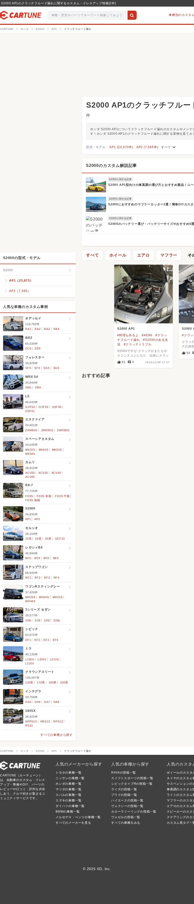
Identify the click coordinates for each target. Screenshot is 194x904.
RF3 (47, 577)
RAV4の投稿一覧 (123, 772)
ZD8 (37, 348)
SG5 (46, 367)
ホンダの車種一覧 (68, 783)
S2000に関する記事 (120, 179)
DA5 (28, 701)
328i (28, 620)
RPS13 (58, 721)
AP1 (28, 519)
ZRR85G (47, 430)
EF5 (55, 639)
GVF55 (43, 406)
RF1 (28, 577)
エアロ (143, 255)
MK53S (57, 449)
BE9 (37, 558)
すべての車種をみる (125, 822)
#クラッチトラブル (138, 344)
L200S (29, 659)
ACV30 (30, 472)
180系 (52, 682)
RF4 (56, 577)
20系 (38, 538)
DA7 (47, 701)
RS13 (29, 725)
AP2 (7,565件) (147, 147)
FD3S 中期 (62, 496)
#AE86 (147, 335)
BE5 (28, 558)
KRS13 (45, 721)
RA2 (37, 328)
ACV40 (56, 472)
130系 (29, 682)
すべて (169, 147)
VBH (38, 387)
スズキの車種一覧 (68, 800)
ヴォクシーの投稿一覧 (127, 806)
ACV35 (43, 472)
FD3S (29, 496)
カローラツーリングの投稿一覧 (133, 811)
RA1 (28, 328)
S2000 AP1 (126, 328)
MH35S (58, 597)
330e (56, 620)
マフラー (168, 255)
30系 (48, 538)
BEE (46, 558)
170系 (41, 682)
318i (37, 620)
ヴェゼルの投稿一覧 (125, 817)
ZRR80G (31, 430)
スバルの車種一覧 (68, 795)
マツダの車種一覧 (68, 789)
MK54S (30, 453)
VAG (28, 387)
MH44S (30, 601)
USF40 (57, 406)
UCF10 (60, 538)
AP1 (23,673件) (121, 147)
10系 (28, 538)
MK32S (30, 449)
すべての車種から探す (56, 735)
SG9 (56, 367)
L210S (54, 659)
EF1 (28, 639)
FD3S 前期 (44, 496)
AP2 (37, 519)
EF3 (46, 639)
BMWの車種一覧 (68, 811)
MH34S (44, 597)
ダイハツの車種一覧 (70, 806)
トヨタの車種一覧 (68, 772)
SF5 (28, 367)
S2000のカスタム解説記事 (111, 165)
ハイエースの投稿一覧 (127, 800)
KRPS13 (31, 721)
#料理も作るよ (128, 335)
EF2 (37, 639)
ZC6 (28, 348)
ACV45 (30, 476)
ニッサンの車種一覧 (70, 778)
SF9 (37, 367)
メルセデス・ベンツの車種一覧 (78, 817)
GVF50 (30, 406)
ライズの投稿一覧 (124, 789)
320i (47, 620)
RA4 (56, 328)
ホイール (117, 255)
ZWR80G (63, 430)
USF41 (30, 410)
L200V (42, 659)
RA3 (47, 328)
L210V (29, 663)
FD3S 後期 (32, 500)
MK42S (43, 449)
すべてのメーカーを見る (73, 822)
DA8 (56, 701)
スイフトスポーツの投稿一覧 (132, 778)
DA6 (37, 701)
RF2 (37, 577)
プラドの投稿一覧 (124, 795)
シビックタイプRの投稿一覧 (131, 783)
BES (56, 558)
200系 (64, 682)
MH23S (30, 597)
